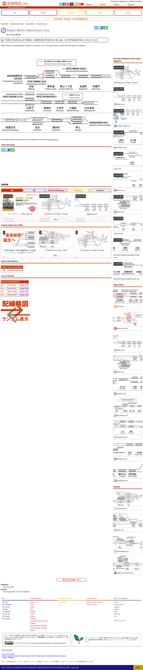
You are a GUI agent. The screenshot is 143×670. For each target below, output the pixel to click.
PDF (26, 285)
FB (64, 4)
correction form (52, 139)
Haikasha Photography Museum (56, 656)
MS (75, 4)
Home (7, 654)
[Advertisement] (126, 41)
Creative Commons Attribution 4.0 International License (49, 643)
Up (4, 654)
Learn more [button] (75, 667)
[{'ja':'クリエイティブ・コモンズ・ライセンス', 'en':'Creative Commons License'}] (9, 644)
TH (71, 4)
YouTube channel (40, 656)
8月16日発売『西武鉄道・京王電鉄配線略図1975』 (71, 19)
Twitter (4, 656)
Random (12, 654)
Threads (22, 656)
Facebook (9, 656)
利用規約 (8, 639)
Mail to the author (119, 620)
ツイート (95, 27)
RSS (78, 4)
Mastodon (28, 656)
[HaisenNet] (15, 3)
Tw (61, 4)
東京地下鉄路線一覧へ (71, 580)
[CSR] (78, 644)
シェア (102, 27)
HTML (22, 285)
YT (82, 4)
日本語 (5, 657)
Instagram (16, 656)
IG (68, 4)
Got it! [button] (138, 667)
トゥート (99, 27)
